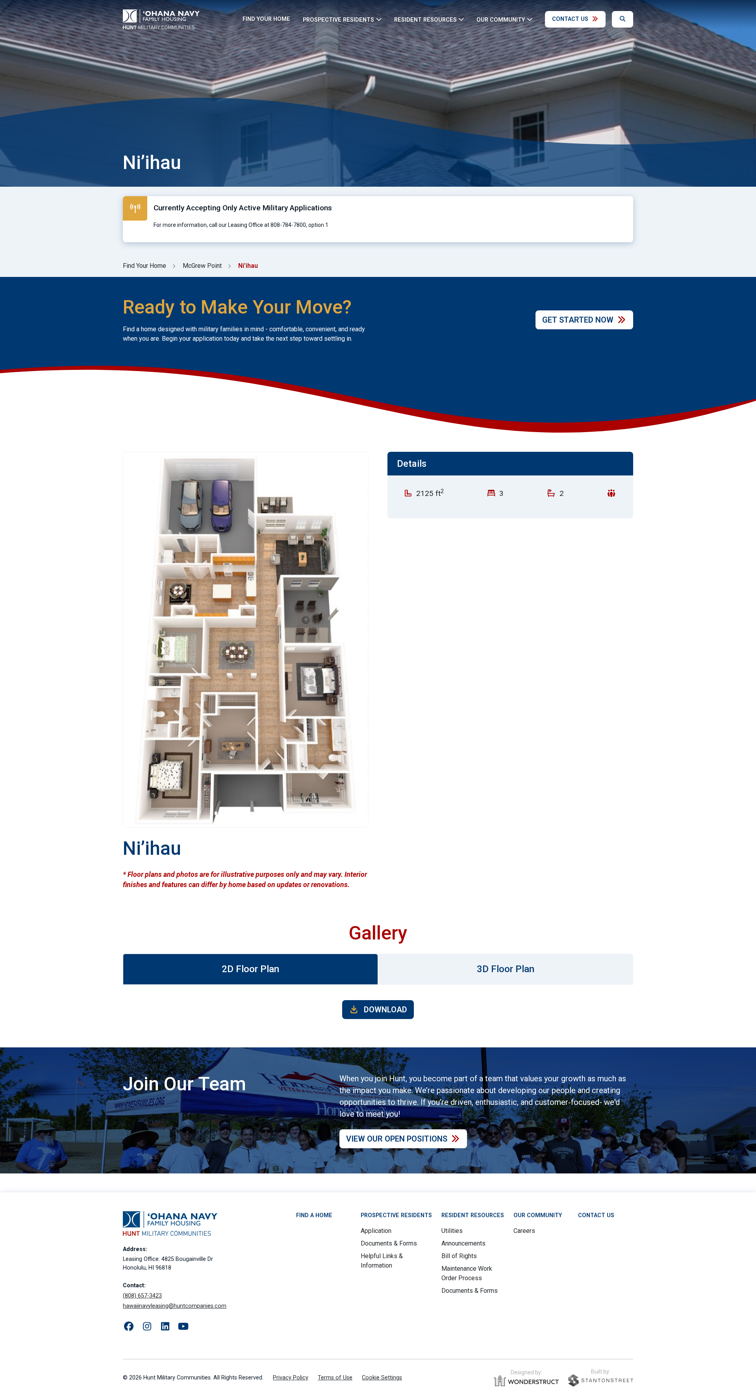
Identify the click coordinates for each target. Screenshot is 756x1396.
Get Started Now (577, 320)
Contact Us (570, 19)
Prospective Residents (396, 1215)
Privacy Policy (290, 1377)
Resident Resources (472, 1215)
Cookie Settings (382, 1377)
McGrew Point (202, 265)
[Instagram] (147, 1327)
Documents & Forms (389, 1243)
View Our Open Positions (396, 1139)
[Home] (161, 19)
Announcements (463, 1243)
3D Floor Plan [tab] (505, 969)
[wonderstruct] (526, 1380)
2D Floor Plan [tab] (250, 969)
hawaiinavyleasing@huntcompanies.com (174, 1306)
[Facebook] (129, 1327)
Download (384, 1009)
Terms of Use (335, 1377)
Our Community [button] (500, 19)
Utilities (452, 1230)
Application (376, 1230)
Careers (524, 1230)
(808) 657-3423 (142, 1295)
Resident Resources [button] (425, 19)
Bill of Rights (459, 1256)
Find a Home (314, 1215)
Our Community (537, 1215)
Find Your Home (266, 19)
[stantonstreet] (600, 1380)
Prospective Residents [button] (338, 19)
